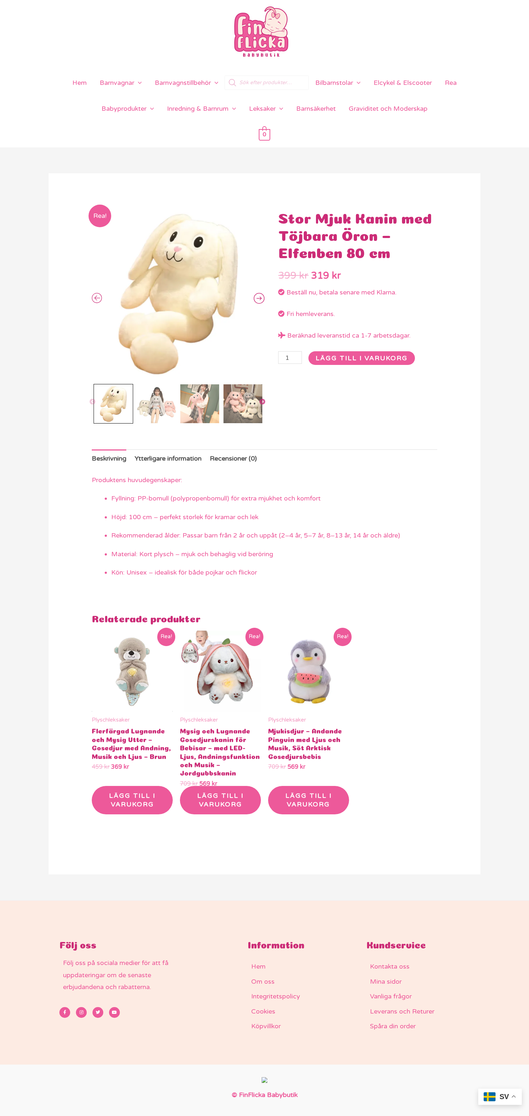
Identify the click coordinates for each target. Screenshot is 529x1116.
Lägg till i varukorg (362, 358)
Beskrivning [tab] (109, 458)
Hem (79, 83)
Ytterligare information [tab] (168, 458)
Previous (92, 402)
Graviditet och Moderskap (388, 109)
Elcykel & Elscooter (403, 83)
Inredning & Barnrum (198, 109)
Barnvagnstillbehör (183, 83)
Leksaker (262, 109)
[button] (138, 83)
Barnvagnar (117, 83)
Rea (451, 83)
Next (262, 402)
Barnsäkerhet (316, 109)
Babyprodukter (123, 109)
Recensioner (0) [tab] (233, 458)
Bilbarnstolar (334, 83)
